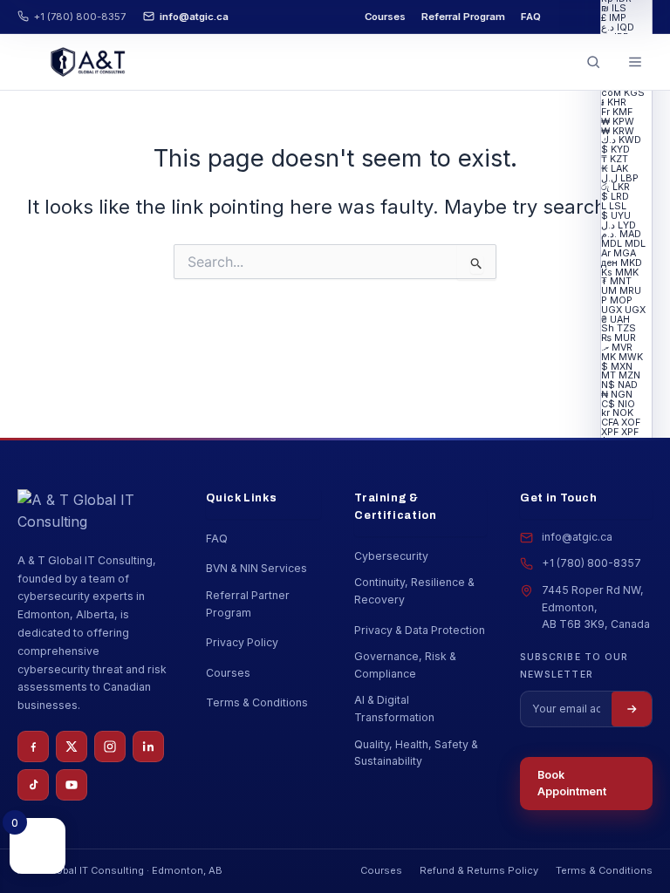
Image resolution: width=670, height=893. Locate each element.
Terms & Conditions (257, 702)
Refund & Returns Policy (479, 870)
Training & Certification (395, 506)
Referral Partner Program (248, 604)
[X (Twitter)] (71, 746)
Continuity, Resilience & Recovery (414, 591)
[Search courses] (593, 61)
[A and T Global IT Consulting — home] (87, 61)
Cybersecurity (391, 555)
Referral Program (463, 16)
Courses (385, 16)
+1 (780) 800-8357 (80, 16)
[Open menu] (635, 61)
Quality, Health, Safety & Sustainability (416, 753)
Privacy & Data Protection (419, 630)
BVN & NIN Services (256, 568)
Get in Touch (559, 498)
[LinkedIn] (148, 746)
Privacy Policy (242, 642)
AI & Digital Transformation (394, 708)
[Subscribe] (632, 709)
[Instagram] (110, 746)
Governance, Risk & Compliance (405, 665)
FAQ (531, 16)
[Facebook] (33, 746)
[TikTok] (33, 785)
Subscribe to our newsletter (574, 665)
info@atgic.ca (194, 16)
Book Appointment (571, 783)
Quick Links (241, 498)
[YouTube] (71, 785)
